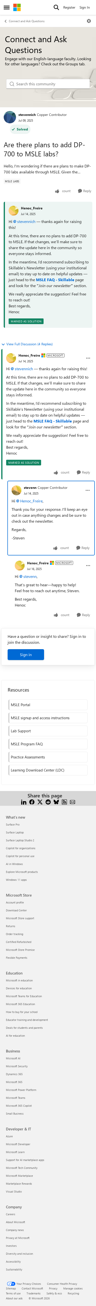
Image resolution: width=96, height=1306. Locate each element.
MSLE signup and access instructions (40, 717)
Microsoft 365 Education (20, 1004)
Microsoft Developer (18, 1144)
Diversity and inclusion (19, 1253)
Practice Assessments (28, 756)
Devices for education (19, 988)
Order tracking (14, 934)
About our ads (14, 1298)
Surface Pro (12, 824)
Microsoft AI (13, 1058)
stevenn (30, 487)
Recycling (73, 1293)
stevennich (27, 114)
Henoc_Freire (32, 208)
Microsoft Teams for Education (24, 996)
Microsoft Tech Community (21, 1168)
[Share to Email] (72, 801)
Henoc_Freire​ (31, 500)
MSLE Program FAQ (27, 743)
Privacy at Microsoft (18, 1238)
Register (69, 7)
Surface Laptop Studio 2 (20, 840)
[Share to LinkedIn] (23, 801)
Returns (10, 926)
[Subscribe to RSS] (64, 801)
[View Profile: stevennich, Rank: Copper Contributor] (10, 117)
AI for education (15, 1035)
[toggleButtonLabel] (88, 21)
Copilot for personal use (20, 856)
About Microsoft (15, 1222)
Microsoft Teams (15, 1098)
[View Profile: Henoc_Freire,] (13, 211)
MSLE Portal (20, 704)
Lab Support (21, 730)
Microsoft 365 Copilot (19, 1105)
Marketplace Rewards (19, 1183)
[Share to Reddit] (48, 801)
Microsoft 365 (14, 1082)
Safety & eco (54, 1293)
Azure (9, 1136)
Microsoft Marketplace (19, 1175)
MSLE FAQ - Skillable (55, 279)
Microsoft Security (17, 1066)
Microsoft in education (19, 980)
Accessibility (13, 1261)
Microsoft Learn (15, 1152)
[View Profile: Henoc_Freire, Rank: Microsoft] (11, 358)
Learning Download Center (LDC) (37, 770)
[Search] (56, 7)
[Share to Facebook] (31, 801)
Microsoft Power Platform (21, 1090)
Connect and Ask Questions (27, 21)
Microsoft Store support (20, 918)
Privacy (53, 1288)
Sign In (85, 7)
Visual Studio (14, 1191)
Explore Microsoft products (22, 872)
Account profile (15, 902)
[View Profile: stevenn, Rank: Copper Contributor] (16, 490)
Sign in (26, 654)
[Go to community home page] (17, 7)
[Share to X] (40, 801)
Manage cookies (73, 1288)
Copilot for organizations (20, 848)
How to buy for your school (22, 1012)
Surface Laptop (15, 832)
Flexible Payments (16, 957)
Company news (15, 1230)
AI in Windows (14, 864)
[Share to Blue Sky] (56, 801)
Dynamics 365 (14, 1074)
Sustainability (14, 1269)
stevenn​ (30, 576)
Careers (10, 1214)
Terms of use (13, 1293)
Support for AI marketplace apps (25, 1160)
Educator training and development (27, 1020)
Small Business (15, 1113)
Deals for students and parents (24, 1028)
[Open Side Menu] (6, 7)
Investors (11, 1246)
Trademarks (34, 1293)
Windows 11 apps (16, 880)
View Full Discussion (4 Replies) (29, 344)
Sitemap (11, 1288)
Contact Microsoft (32, 1288)
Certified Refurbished (18, 942)
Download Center (16, 910)
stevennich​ (26, 221)
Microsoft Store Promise (20, 950)
